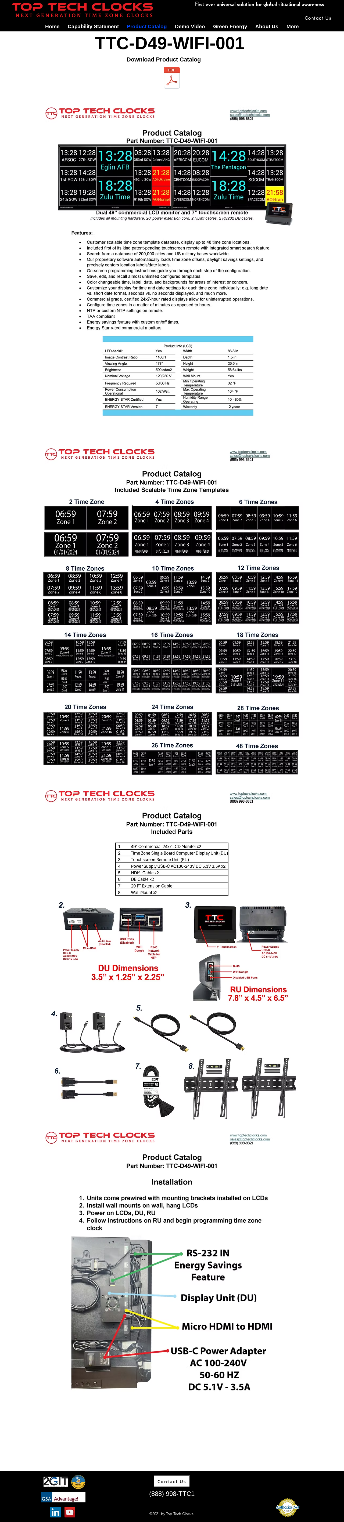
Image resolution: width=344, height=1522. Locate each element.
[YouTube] (69, 1512)
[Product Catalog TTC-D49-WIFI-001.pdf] (171, 78)
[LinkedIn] (55, 1512)
